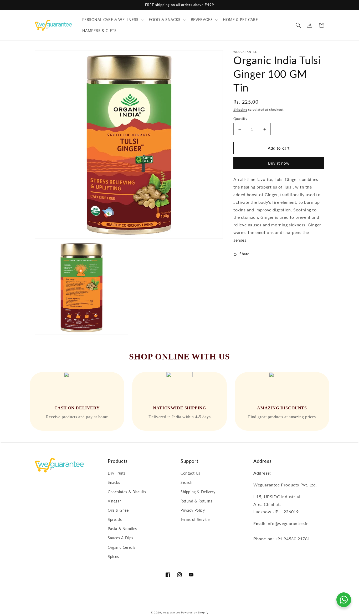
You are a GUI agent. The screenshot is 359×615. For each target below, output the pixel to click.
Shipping (240, 109)
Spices (113, 556)
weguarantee (171, 612)
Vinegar (114, 501)
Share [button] (244, 254)
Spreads (115, 519)
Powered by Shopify (194, 612)
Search (187, 482)
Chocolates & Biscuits (127, 492)
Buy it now (279, 163)
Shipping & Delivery (198, 492)
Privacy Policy (193, 510)
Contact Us (190, 473)
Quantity (240, 119)
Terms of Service (195, 519)
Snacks (114, 482)
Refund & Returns (196, 501)
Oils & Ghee (118, 510)
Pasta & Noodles (122, 528)
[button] (112, 19)
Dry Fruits (116, 473)
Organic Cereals (121, 547)
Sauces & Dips (120, 538)
